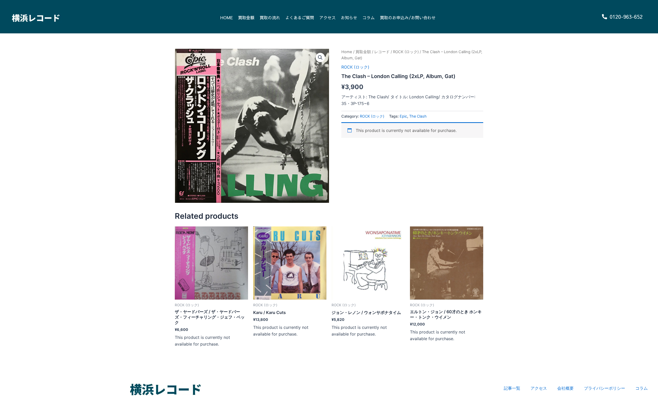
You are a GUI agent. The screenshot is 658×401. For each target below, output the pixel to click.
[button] (320, 57)
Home (346, 52)
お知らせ (349, 17)
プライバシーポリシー (604, 388)
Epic (403, 116)
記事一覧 (512, 388)
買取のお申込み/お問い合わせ (408, 17)
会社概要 (565, 388)
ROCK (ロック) (406, 52)
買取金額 (246, 17)
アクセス (327, 17)
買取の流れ (270, 17)
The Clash (418, 116)
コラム (368, 17)
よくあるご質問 (299, 17)
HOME (226, 17)
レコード (382, 52)
